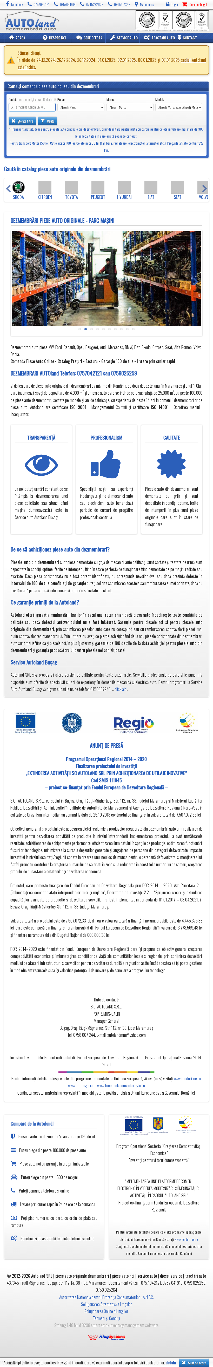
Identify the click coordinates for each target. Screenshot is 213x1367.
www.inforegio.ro (80, 1085)
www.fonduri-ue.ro (187, 1078)
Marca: (110, 99)
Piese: (61, 99)
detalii (171, 1363)
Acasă (20, 38)
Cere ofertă (93, 38)
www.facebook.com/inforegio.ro (121, 1085)
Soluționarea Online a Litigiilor (106, 1311)
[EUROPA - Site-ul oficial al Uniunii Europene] (132, 1125)
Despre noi (57, 38)
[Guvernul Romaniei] (159, 1125)
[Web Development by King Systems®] (106, 1336)
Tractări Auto (163, 38)
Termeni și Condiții (106, 1318)
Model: (159, 99)
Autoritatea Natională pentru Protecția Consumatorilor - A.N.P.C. (106, 1297)
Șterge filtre (25, 121)
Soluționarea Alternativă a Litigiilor (106, 1304)
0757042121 (89, 373)
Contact (190, 38)
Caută (50, 121)
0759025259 (124, 373)
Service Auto (127, 38)
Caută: (32, 99)
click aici (121, 689)
